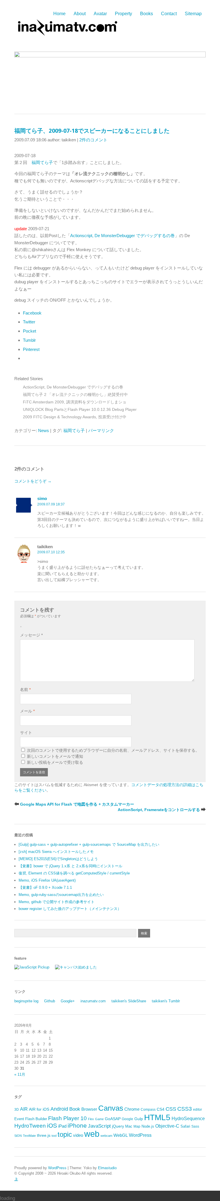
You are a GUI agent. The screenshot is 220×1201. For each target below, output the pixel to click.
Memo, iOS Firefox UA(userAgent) (47, 880)
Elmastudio (107, 1168)
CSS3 (184, 1109)
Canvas (110, 1108)
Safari (185, 1126)
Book (74, 1109)
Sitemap (193, 13)
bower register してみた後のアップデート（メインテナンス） (70, 909)
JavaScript (99, 1126)
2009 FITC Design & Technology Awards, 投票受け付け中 (74, 417)
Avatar (100, 13)
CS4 (160, 1109)
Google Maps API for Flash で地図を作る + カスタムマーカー (77, 804)
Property (123, 13)
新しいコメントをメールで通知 (55, 756)
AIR (24, 1109)
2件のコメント (93, 139)
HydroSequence (188, 1118)
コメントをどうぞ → (33, 481)
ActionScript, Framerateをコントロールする (159, 809)
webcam (106, 1135)
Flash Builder (36, 1119)
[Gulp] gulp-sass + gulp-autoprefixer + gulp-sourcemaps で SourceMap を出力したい (89, 844)
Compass (148, 1109)
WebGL (120, 1135)
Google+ (68, 1001)
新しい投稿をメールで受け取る (55, 762)
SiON (18, 1135)
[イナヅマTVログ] (66, 33)
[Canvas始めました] (76, 967)
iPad (62, 1126)
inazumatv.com (93, 1001)
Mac (128, 1126)
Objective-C (167, 1126)
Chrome (132, 1109)
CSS (171, 1109)
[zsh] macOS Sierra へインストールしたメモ (56, 852)
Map (136, 1126)
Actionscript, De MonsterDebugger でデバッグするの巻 (122, 235)
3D (16, 1109)
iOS (52, 1125)
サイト (26, 732)
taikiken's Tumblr (166, 1001)
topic (65, 1134)
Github (49, 1001)
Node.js (148, 1126)
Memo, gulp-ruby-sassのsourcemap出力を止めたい (61, 895)
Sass (195, 1126)
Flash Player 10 (67, 1118)
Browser (89, 1109)
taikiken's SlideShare (128, 1001)
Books (146, 13)
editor (197, 1110)
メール (27, 711)
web (91, 1133)
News (43, 430)
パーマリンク (101, 430)
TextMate (29, 1135)
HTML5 (157, 1117)
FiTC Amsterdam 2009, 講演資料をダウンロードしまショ (74, 402)
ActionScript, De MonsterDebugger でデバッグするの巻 (73, 387)
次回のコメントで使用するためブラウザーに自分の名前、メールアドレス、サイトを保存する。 (113, 750)
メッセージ (31, 635)
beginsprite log (26, 1001)
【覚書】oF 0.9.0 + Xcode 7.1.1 (45, 887)
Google (127, 1119)
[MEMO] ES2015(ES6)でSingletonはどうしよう (58, 859)
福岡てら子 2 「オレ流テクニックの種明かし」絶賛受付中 (75, 394)
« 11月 (19, 1074)
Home (59, 13)
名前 (25, 689)
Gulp (138, 1119)
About (80, 13)
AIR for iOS (39, 1109)
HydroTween (30, 1126)
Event (19, 1119)
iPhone (77, 1125)
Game (99, 1119)
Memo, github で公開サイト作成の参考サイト (57, 902)
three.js (43, 1135)
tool (54, 1135)
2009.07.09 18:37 (51, 504)
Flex (91, 1119)
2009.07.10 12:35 (51, 552)
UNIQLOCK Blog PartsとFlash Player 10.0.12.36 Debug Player (80, 409)
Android (59, 1109)
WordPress (140, 1135)
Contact (169, 13)
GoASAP (113, 1118)
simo (42, 498)
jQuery (118, 1126)
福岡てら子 (42, 162)
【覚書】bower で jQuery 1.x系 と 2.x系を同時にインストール (70, 866)
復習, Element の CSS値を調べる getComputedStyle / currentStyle (74, 873)
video (78, 1135)
